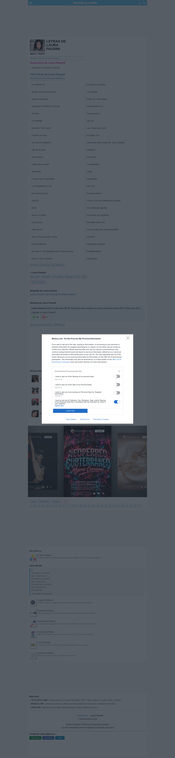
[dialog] (87, 379)
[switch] (117, 376)
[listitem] (87, 371)
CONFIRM (70, 411)
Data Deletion (71, 419)
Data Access (84, 419)
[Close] (128, 339)
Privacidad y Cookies (101, 419)
